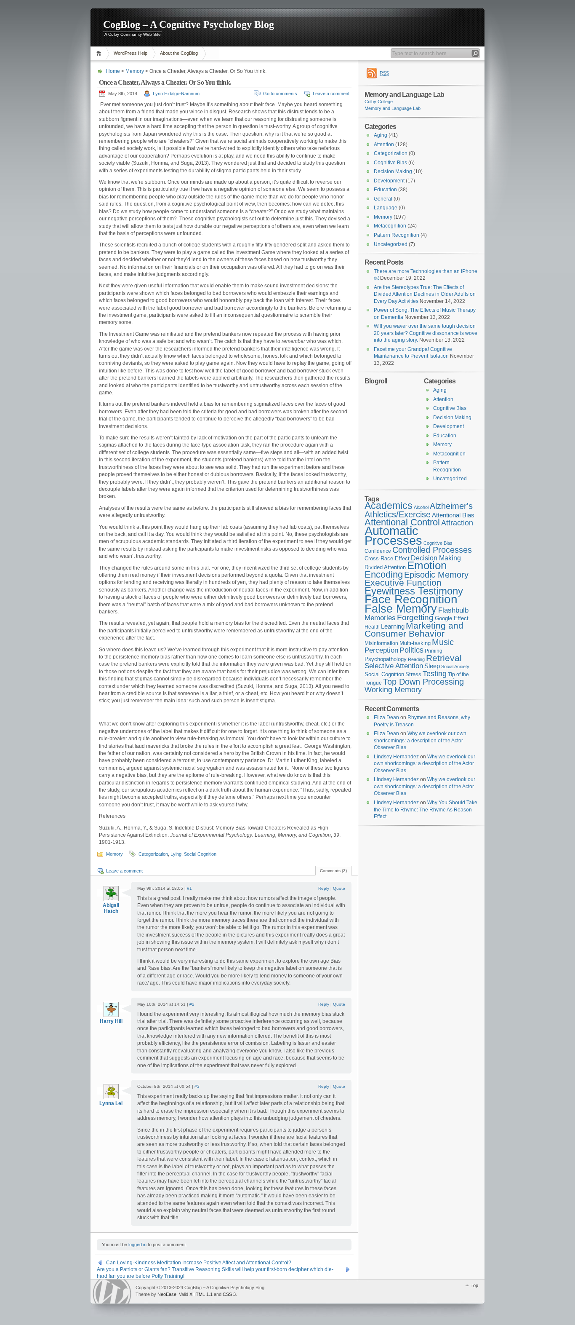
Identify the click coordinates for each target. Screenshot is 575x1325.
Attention (384, 144)
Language (385, 208)
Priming (433, 651)
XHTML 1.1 (201, 1294)
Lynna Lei (110, 1103)
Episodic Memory (436, 574)
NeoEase (166, 1294)
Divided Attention (385, 567)
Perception (381, 650)
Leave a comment (331, 93)
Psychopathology (386, 659)
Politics (411, 650)
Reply (323, 888)
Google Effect (452, 618)
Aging (380, 135)
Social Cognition (200, 854)
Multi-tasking (415, 643)
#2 (191, 1004)
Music (443, 642)
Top (474, 1285)
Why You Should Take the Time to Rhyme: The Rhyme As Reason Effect (425, 809)
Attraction (457, 523)
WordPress (112, 1291)
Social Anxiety (455, 666)
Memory (134, 71)
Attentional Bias (453, 515)
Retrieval (444, 658)
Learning (393, 626)
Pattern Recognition (396, 235)
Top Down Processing (423, 681)
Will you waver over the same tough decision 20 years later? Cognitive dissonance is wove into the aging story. (425, 333)
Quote (339, 888)
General (383, 199)
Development (389, 181)
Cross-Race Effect (387, 558)
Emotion (427, 565)
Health (372, 627)
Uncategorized (390, 244)
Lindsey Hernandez (396, 757)
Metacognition (390, 226)
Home (100, 53)
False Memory (401, 608)
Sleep (432, 666)
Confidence (378, 551)
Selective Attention (394, 666)
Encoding (384, 574)
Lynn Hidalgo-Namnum (176, 93)
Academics (389, 505)
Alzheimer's (451, 506)
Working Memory (393, 689)
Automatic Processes (393, 535)
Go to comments (280, 93)
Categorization (153, 854)
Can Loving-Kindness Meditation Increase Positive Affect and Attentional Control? (198, 1263)
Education (385, 190)
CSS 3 (229, 1294)
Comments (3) (333, 870)
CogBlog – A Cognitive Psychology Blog (188, 24)
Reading (416, 659)
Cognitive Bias (390, 163)
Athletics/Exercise (398, 514)
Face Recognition (411, 599)
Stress (413, 674)
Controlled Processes (432, 549)
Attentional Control (402, 522)
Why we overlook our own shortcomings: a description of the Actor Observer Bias (420, 740)
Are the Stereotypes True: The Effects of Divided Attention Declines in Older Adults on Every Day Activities (425, 294)
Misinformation (381, 643)
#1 (189, 888)
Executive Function (403, 582)
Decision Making (393, 171)
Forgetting (415, 617)
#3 (197, 1086)
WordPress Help (130, 53)
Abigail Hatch (111, 908)
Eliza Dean (386, 717)
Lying (175, 854)
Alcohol (421, 507)
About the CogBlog (179, 53)
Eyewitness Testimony (414, 591)
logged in (137, 1244)
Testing (435, 673)
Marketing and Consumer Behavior (414, 630)
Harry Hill (111, 1021)
